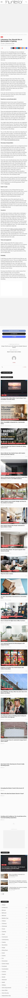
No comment (8, 401)
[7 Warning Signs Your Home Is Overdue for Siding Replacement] (14, 436)
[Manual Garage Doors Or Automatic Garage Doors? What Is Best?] (14, 730)
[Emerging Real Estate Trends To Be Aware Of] (14, 778)
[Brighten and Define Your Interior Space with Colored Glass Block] (14, 658)
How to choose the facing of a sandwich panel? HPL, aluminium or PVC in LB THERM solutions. (14, 478)
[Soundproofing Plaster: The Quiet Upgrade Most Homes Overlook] (14, 540)
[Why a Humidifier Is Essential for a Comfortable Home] (14, 412)
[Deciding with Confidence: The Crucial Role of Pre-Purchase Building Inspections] (14, 806)
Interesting (4, 593)
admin (3, 43)
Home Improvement (5, 419)
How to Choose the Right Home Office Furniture (13, 620)
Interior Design (19, 443)
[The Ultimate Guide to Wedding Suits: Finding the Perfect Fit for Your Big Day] (14, 706)
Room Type (4, 617)
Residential (4, 474)
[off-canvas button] (1, 2)
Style (14, 664)
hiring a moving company (16, 229)
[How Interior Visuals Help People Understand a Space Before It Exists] (14, 515)
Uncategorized (16, 419)
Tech (3, 395)
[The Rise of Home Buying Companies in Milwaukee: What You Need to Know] (14, 855)
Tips (2, 36)
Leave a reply (6, 372)
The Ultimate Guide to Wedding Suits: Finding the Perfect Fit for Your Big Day (13, 716)
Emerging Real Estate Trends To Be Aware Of (12, 788)
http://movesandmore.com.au (11, 139)
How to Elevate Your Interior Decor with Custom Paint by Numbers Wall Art (13, 453)
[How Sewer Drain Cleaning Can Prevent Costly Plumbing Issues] (14, 754)
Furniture (7, 616)
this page (7, 183)
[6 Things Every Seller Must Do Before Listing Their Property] (14, 879)
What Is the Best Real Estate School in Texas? (12, 793)
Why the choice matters (7, 573)
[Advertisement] (14, 18)
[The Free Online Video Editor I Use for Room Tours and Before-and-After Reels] (14, 388)
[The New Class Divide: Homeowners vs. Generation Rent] (14, 586)
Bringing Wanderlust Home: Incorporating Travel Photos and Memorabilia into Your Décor (13, 841)
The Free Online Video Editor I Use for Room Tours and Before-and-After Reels (13, 398)
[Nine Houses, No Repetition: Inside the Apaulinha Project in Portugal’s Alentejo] (4, 979)
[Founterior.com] (14, 1)
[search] (26, 2)
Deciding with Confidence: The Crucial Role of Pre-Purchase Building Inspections (13, 817)
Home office (12, 616)
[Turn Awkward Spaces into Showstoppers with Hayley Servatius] (14, 633)
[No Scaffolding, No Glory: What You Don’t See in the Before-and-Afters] (14, 682)
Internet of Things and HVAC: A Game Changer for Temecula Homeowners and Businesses (13, 913)
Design (3, 498)
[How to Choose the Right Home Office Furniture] (14, 611)
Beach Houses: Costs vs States (14, 351)
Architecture (4, 443)
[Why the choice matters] (14, 564)
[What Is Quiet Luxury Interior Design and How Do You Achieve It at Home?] (14, 491)
